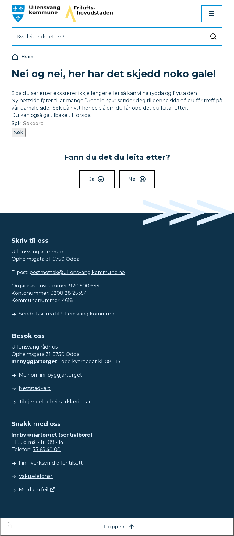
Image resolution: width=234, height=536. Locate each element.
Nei (132, 179)
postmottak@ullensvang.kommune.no (77, 272)
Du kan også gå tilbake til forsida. (51, 115)
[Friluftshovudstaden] (89, 13)
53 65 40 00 (47, 449)
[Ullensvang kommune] (36, 13)
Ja (92, 179)
